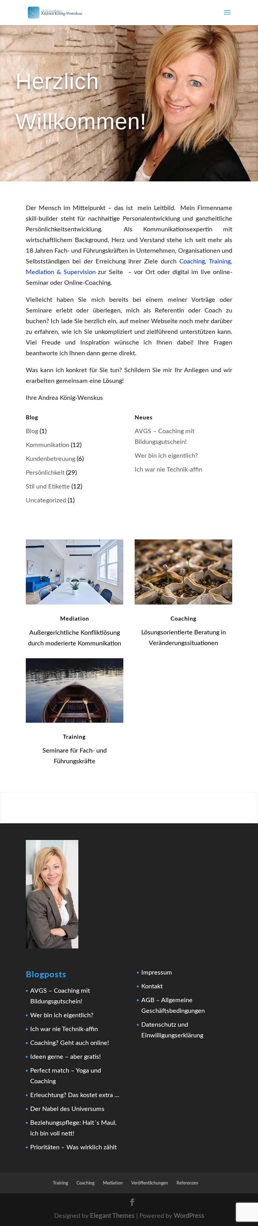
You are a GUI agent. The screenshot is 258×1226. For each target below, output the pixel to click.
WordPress (189, 1216)
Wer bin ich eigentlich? (166, 456)
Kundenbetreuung (50, 459)
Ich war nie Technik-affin (168, 470)
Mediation (74, 619)
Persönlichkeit (45, 473)
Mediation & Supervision (61, 272)
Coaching (192, 261)
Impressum (156, 972)
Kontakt (152, 986)
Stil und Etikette (48, 486)
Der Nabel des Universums (67, 1109)
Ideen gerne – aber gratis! (65, 1057)
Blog (32, 431)
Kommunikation (47, 445)
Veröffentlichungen (149, 1183)
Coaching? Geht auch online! (69, 1043)
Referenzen (187, 1183)
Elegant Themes (112, 1216)
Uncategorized (46, 500)
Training (74, 737)
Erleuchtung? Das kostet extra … (74, 1095)
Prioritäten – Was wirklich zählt (73, 1147)
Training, (220, 261)
